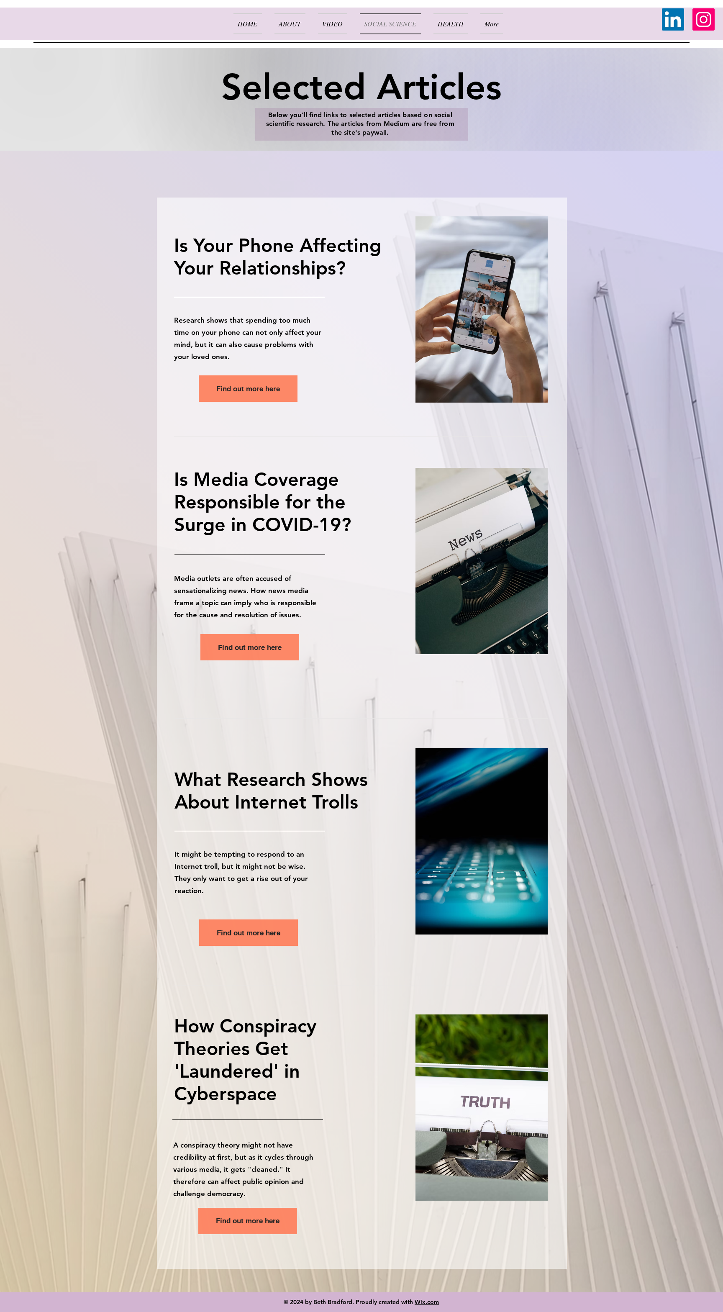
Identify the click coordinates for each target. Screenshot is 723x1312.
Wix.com (427, 1302)
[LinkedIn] (673, 19)
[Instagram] (703, 19)
